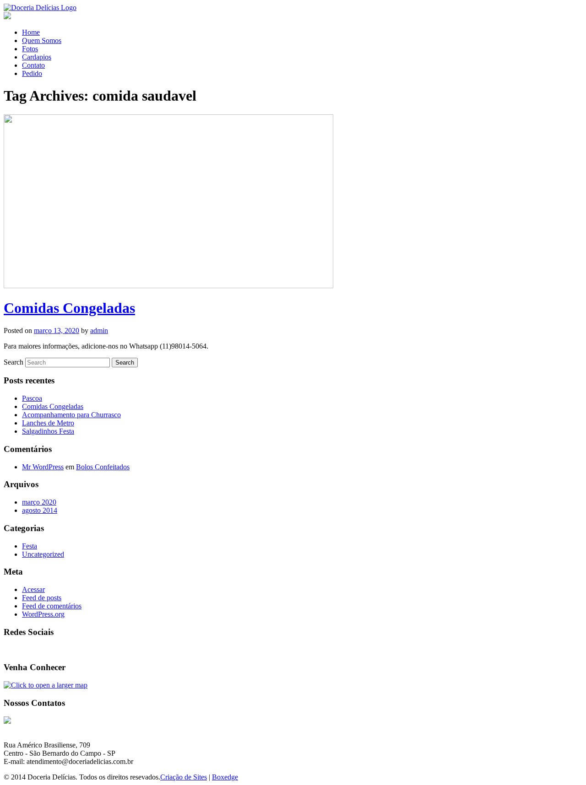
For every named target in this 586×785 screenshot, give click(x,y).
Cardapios (36, 57)
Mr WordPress (43, 467)
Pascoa (32, 398)
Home (31, 32)
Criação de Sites (183, 777)
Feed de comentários (51, 606)
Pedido (32, 73)
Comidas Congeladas (69, 308)
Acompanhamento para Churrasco (71, 415)
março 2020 (39, 502)
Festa (29, 546)
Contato (33, 65)
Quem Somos (41, 40)
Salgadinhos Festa (48, 431)
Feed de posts (41, 598)
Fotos (30, 49)
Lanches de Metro (48, 423)
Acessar (33, 589)
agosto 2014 (39, 510)
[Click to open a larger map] (45, 685)
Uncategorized (43, 554)
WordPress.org (43, 614)
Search (13, 362)
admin (99, 330)
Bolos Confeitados (103, 467)
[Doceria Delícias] (40, 7)
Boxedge (225, 777)
